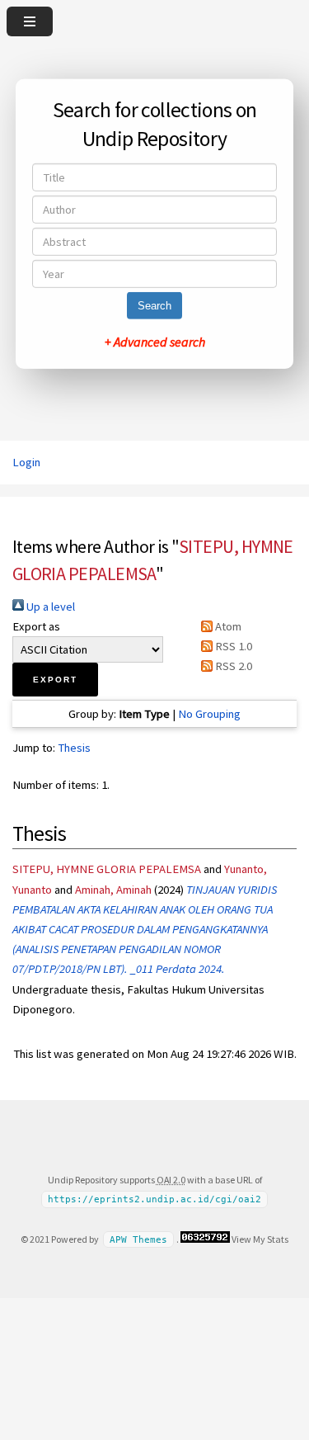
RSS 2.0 (232, 666)
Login (26, 462)
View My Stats (260, 1239)
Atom (227, 626)
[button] (55, 679)
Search (154, 306)
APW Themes (138, 1240)
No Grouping (209, 713)
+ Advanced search (155, 341)
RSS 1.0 (232, 646)
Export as (36, 626)
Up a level (49, 606)
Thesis (74, 747)
